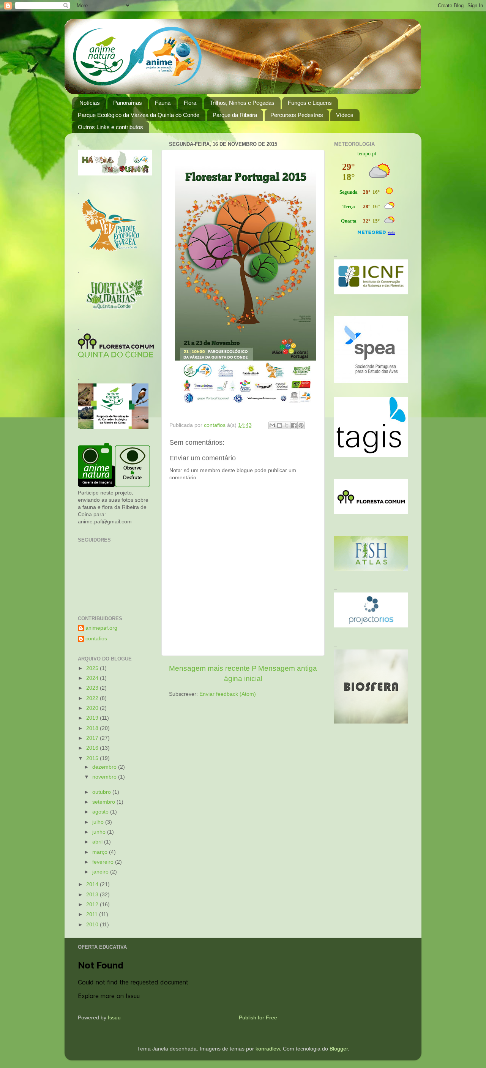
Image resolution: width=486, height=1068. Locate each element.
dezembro (105, 767)
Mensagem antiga (287, 668)
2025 (93, 668)
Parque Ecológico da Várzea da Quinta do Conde (138, 115)
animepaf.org (101, 628)
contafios (96, 638)
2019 (93, 718)
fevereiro (103, 862)
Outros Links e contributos (110, 127)
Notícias (89, 103)
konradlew (268, 1049)
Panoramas (127, 103)
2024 (93, 678)
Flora (190, 103)
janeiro (101, 872)
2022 (93, 698)
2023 (93, 688)
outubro (102, 792)
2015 (93, 758)
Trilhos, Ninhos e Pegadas (242, 103)
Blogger (339, 1049)
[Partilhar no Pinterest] (301, 425)
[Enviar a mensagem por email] (272, 425)
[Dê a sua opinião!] (279, 425)
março (100, 852)
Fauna (162, 103)
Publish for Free (258, 1018)
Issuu (114, 1018)
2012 (93, 904)
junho (99, 832)
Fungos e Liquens (310, 103)
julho (98, 822)
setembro (104, 802)
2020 (93, 708)
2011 (92, 914)
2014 (93, 884)
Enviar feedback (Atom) (227, 694)
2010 (93, 924)
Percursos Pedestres (296, 115)
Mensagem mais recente (209, 668)
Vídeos (344, 115)
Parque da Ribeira (235, 115)
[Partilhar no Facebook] (294, 425)
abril (98, 842)
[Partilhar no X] (286, 425)
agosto (101, 812)
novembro (105, 777)
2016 (93, 748)
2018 (93, 728)
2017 (93, 738)
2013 (93, 894)
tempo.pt (366, 153)
